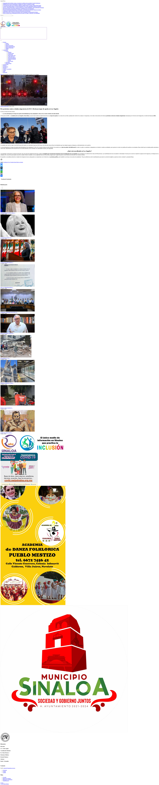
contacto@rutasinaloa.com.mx (9, 768)
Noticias (4, 42)
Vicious (9, 60)
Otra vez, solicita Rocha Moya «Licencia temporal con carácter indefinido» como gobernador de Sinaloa (23, 7)
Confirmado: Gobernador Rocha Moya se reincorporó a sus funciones (16, 10)
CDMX (7, 48)
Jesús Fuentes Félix (12, 55)
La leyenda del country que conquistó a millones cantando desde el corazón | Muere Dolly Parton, (22, 5)
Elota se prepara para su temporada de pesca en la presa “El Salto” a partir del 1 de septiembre (21, 13)
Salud (4, 71)
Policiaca (5, 65)
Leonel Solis (10, 54)
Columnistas (5, 50)
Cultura (4, 70)
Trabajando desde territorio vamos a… (7, 212)
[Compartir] (79, 176)
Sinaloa (6, 43)
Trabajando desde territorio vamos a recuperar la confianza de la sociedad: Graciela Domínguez (21, 3)
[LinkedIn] (79, 170)
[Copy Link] (79, 174)
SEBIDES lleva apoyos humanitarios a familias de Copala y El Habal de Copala (18, 4)
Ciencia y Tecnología (7, 69)
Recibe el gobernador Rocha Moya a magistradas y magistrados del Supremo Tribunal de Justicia (22, 9)
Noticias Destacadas (9, 47)
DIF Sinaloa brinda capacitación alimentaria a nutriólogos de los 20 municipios (18, 8)
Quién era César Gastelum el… (6, 407)
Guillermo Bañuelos (12, 58)
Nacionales (7, 62)
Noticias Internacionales (10, 46)
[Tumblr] (79, 168)
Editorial (9, 52)
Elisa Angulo (10, 61)
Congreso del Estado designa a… (7, 262)
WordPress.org (6, 780)
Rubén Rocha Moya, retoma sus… (7, 333)
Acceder (4, 777)
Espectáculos (5, 66)
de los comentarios (7, 779)
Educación (5, 72)
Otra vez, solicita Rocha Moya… (6, 287)
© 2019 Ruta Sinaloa (4, 783)
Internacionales (8, 63)
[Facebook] (79, 164)
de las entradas (7, 778)
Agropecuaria (5, 64)
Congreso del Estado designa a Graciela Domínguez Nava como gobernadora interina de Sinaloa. (22, 6)
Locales (7, 51)
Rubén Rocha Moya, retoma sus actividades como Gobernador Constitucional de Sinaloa (20, 12)
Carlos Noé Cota (11, 56)
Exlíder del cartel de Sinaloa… (6, 432)
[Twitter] (79, 166)
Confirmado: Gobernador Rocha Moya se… (9, 312)
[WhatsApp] (79, 172)
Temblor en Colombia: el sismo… (7, 383)
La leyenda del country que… (6, 237)
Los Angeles (20, 162)
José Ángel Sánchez (12, 57)
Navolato (7, 44)
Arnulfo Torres (11, 53)
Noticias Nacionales (9, 45)
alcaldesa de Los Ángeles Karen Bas (11, 162)
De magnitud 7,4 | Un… (5, 358)
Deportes (5, 67)
